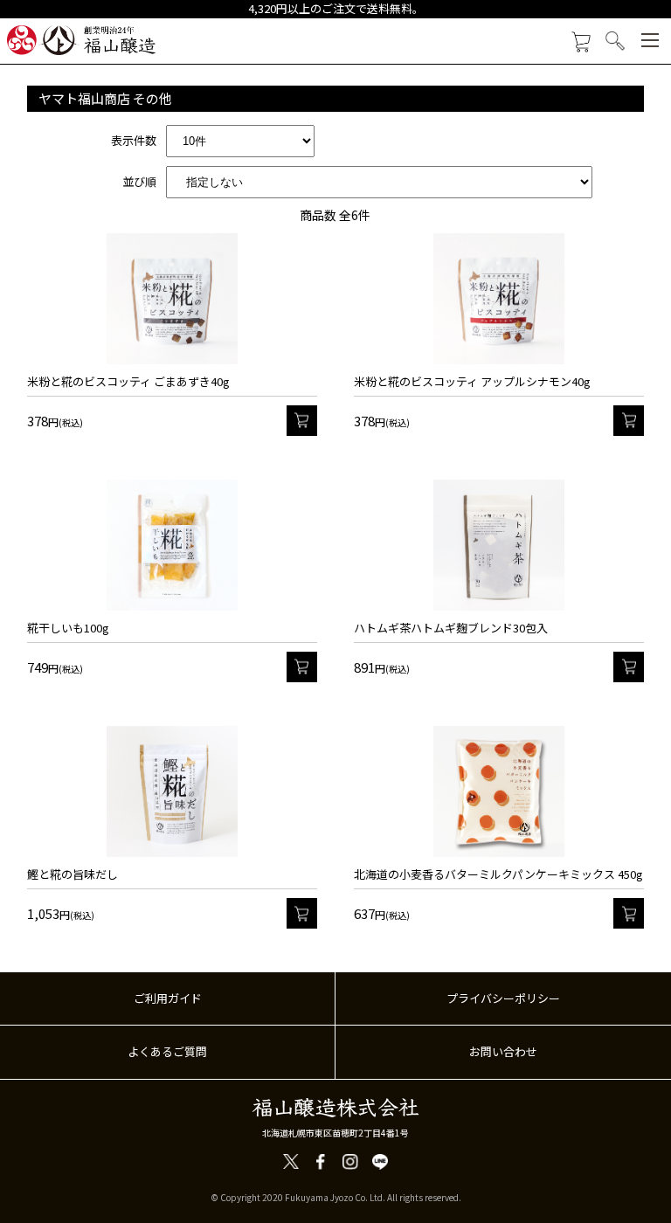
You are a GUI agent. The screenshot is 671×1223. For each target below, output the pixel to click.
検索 (615, 41)
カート (302, 420)
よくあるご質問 (167, 1051)
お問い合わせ (503, 1051)
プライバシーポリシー (503, 998)
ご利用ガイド (168, 998)
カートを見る (580, 42)
